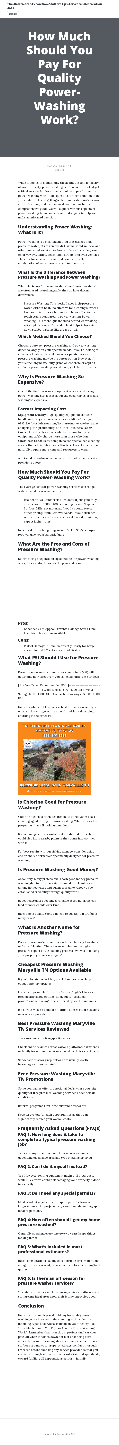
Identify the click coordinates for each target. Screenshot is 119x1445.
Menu (12, 14)
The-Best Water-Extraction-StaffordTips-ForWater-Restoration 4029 (54, 6)
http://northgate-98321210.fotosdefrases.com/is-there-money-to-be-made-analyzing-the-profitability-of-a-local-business (58, 423)
